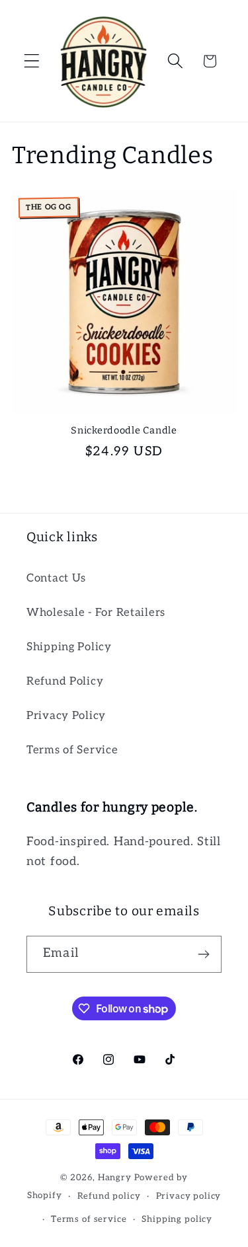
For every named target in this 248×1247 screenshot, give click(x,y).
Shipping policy (177, 1219)
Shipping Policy (69, 647)
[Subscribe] (203, 954)
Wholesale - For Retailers (95, 612)
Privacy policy (189, 1196)
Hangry (115, 1177)
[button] (32, 61)
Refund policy (109, 1196)
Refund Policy (64, 681)
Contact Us (56, 578)
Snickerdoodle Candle (124, 430)
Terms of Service (72, 750)
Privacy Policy (66, 715)
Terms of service (88, 1219)
